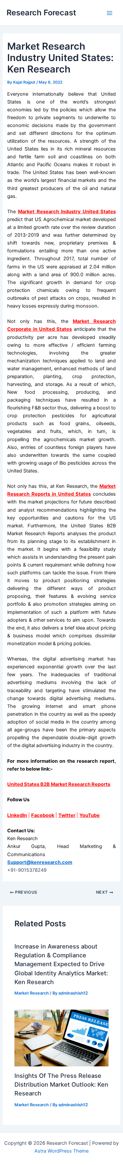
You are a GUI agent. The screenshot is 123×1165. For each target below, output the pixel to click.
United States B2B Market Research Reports (58, 784)
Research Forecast (41, 12)
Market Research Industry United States (66, 212)
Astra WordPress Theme (61, 1151)
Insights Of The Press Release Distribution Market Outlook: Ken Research (61, 1084)
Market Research (31, 993)
